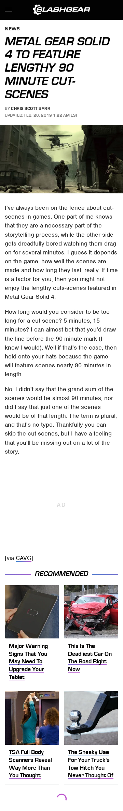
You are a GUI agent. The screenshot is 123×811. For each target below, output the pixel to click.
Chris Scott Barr (30, 108)
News (12, 29)
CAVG (23, 558)
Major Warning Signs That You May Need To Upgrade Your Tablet (28, 661)
